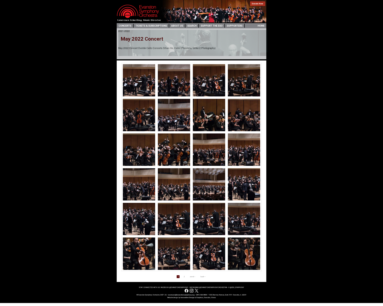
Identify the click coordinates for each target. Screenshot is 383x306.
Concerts (125, 25)
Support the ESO (212, 25)
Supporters (235, 25)
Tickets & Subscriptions (151, 25)
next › (192, 276)
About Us (177, 25)
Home (261, 25)
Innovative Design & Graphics (192, 298)
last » (202, 276)
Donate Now (257, 4)
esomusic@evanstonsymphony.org (181, 295)
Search (192, 25)
